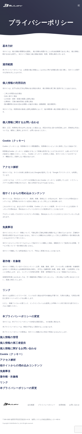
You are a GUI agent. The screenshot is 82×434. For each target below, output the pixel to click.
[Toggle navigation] (67, 5)
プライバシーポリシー (46, 405)
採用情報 (62, 405)
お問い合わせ (74, 405)
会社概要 (31, 405)
